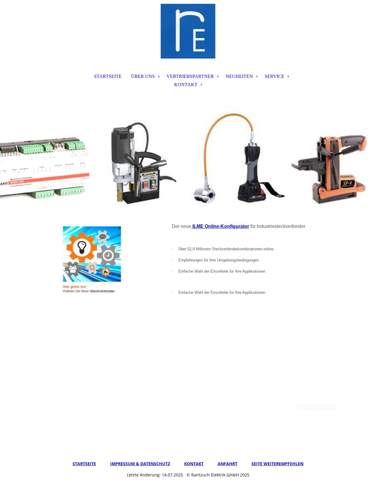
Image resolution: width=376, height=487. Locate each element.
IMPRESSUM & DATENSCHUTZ (140, 463)
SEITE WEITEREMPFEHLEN (277, 463)
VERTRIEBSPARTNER (190, 76)
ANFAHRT (227, 463)
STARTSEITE (108, 76)
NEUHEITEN (239, 76)
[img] (188, 31)
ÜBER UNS (143, 76)
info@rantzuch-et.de (316, 407)
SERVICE (274, 76)
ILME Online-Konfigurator (220, 226)
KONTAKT (185, 84)
